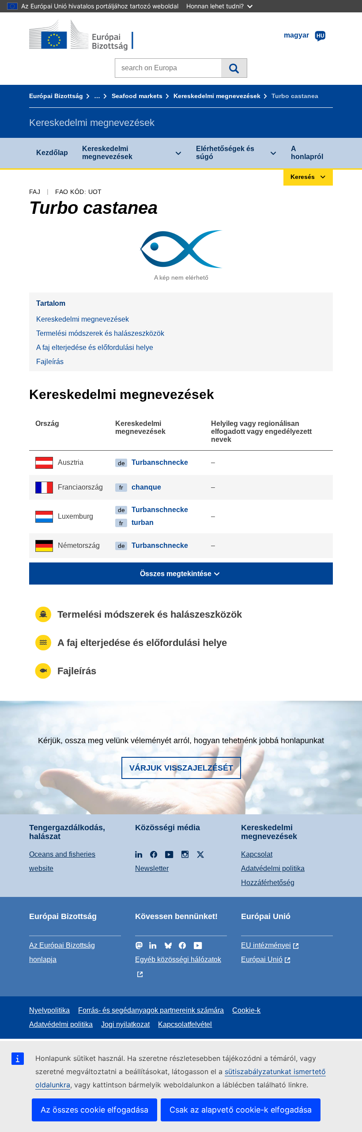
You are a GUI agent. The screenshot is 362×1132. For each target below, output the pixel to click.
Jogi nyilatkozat (125, 1024)
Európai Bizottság (56, 95)
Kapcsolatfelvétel (185, 1024)
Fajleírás (50, 361)
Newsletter (152, 868)
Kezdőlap (52, 152)
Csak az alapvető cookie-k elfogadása (241, 1109)
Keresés (233, 68)
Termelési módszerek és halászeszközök (100, 333)
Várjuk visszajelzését (181, 768)
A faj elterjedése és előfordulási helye (94, 347)
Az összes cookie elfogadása (94, 1109)
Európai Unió (262, 959)
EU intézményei (266, 945)
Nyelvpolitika (49, 1010)
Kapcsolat (256, 854)
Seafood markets (137, 95)
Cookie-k (246, 1010)
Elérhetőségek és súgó (225, 152)
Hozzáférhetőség (267, 882)
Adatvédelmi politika (273, 868)
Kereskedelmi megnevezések (216, 95)
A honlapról (307, 152)
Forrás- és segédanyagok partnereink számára (151, 1010)
